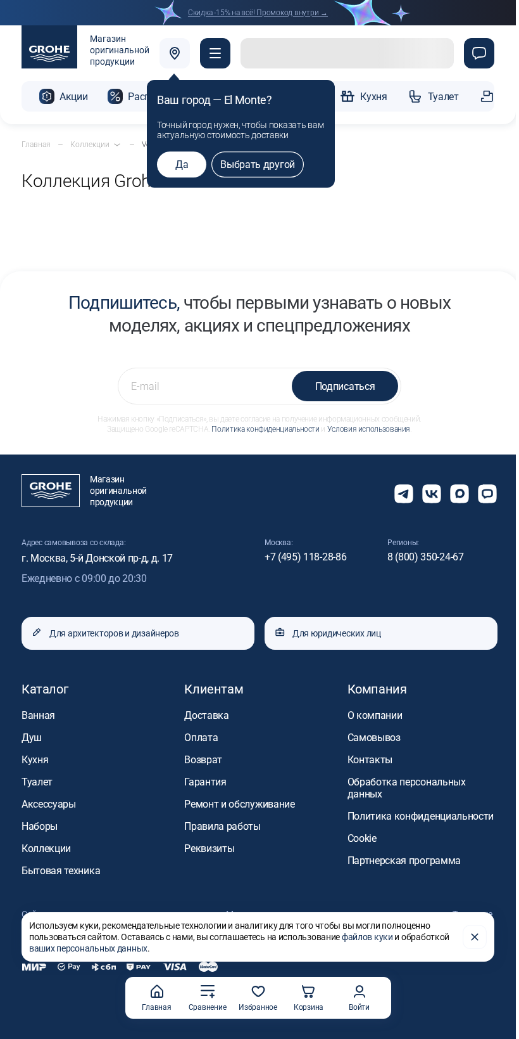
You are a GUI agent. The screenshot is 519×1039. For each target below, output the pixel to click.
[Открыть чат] (487, 494)
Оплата (201, 738)
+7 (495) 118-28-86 (305, 557)
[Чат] (479, 53)
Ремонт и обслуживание (239, 804)
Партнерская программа (404, 861)
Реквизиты (209, 848)
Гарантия (205, 782)
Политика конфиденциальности (265, 429)
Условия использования (368, 429)
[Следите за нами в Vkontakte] (432, 494)
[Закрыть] (475, 937)
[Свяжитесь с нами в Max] (459, 494)
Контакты (369, 760)
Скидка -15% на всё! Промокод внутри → (258, 12)
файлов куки (367, 937)
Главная (156, 1007)
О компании (375, 715)
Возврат (203, 760)
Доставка (206, 715)
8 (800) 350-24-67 (425, 557)
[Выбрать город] (174, 53)
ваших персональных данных (88, 948)
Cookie (362, 838)
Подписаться (345, 386)
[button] (215, 53)
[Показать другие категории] (117, 144)
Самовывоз (374, 738)
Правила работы (222, 826)
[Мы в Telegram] (404, 494)
